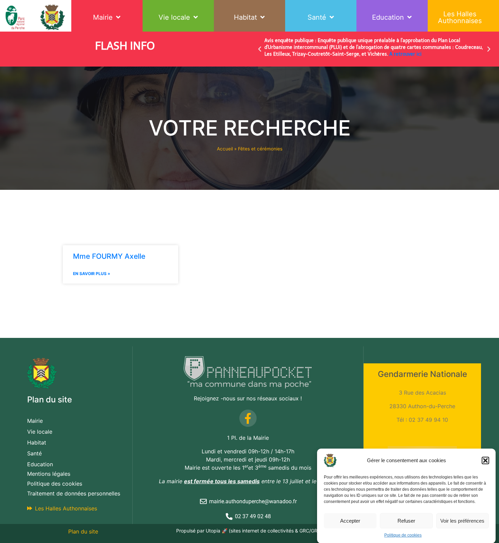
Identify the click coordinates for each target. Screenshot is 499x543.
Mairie (103, 17)
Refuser (406, 520)
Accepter (350, 520)
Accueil (225, 148)
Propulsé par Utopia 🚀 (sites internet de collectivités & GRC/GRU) (249, 530)
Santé (317, 17)
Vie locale (174, 17)
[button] (485, 460)
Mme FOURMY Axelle (109, 256)
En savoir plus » (91, 273)
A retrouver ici (405, 54)
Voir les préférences (462, 520)
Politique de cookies (403, 535)
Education (388, 17)
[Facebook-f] (248, 418)
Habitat (245, 17)
